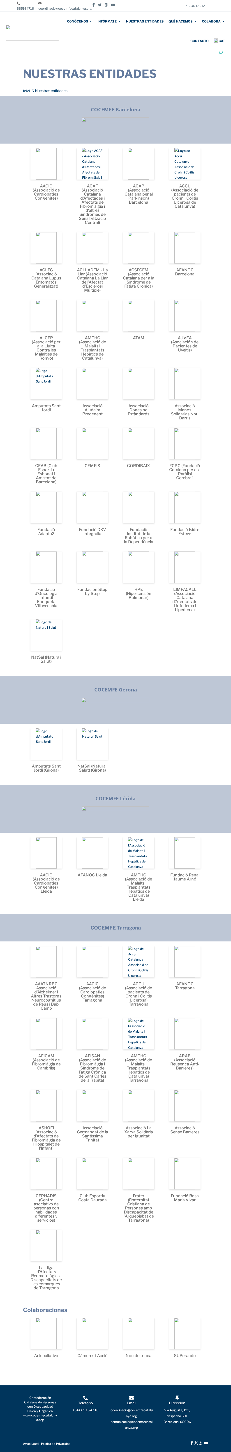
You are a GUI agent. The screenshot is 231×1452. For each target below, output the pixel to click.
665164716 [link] (25, 8)
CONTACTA (197, 6)
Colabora (211, 21)
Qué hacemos (180, 21)
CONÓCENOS (77, 21)
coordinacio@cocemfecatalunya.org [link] (65, 8)
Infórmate (107, 21)
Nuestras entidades (145, 21)
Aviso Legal (31, 1443)
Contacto (199, 41)
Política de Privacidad (55, 1443)
